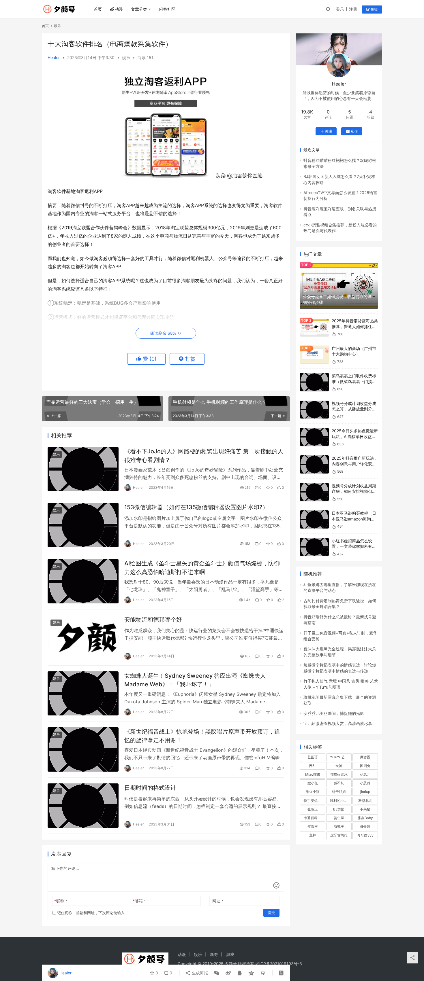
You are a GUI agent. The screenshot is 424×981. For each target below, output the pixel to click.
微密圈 (365, 757)
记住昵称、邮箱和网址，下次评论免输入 (90, 912)
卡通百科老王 (314, 818)
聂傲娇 (365, 826)
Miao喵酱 (312, 774)
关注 (328, 131)
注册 (353, 9)
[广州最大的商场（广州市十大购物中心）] (314, 355)
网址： (218, 900)
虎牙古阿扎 (339, 835)
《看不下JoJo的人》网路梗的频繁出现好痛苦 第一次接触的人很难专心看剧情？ (203, 455)
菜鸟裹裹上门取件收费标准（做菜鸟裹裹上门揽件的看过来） (354, 381)
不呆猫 (365, 809)
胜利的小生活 (340, 800)
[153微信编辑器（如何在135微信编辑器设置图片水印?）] (83, 525)
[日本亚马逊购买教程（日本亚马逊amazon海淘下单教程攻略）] (314, 519)
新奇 (214, 954)
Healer (54, 57)
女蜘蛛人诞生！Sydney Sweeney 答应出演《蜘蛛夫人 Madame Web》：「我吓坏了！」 (195, 680)
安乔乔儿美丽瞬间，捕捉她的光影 (333, 713)
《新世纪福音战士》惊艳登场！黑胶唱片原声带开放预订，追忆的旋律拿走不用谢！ (202, 735)
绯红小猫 (313, 791)
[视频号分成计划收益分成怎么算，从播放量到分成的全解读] (314, 410)
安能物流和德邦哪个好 (153, 619)
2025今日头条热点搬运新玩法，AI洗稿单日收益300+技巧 (355, 436)
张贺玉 (312, 809)
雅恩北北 (365, 800)
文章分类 (139, 9)
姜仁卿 (339, 818)
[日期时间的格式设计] (83, 805)
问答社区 (167, 9)
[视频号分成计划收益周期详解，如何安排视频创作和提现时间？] (314, 492)
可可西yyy (365, 835)
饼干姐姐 (339, 791)
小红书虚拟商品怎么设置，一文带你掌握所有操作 (354, 546)
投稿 (374, 9)
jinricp (365, 791)
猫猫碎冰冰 (339, 774)
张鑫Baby (365, 818)
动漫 (119, 9)
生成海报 (199, 972)
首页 (98, 9)
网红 (312, 766)
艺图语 (312, 757)
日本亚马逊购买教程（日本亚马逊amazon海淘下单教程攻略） (354, 519)
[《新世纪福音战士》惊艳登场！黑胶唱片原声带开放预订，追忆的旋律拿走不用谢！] (83, 749)
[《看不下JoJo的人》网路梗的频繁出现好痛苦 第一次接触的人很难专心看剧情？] (83, 469)
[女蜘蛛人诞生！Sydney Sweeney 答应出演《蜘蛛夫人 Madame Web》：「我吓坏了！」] (83, 693)
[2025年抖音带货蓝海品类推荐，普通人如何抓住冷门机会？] (314, 327)
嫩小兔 (312, 783)
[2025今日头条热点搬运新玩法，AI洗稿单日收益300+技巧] (314, 437)
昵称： (61, 900)
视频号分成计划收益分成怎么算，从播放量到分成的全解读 (354, 409)
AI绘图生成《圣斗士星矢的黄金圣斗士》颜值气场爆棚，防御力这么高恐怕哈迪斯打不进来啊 (202, 567)
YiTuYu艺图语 (340, 757)
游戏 (230, 954)
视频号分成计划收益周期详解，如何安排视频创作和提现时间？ (354, 491)
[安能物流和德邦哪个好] (83, 637)
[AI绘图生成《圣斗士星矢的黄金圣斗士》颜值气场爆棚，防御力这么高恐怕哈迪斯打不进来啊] (83, 581)
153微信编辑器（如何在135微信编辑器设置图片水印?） (196, 507)
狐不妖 (339, 783)
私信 (354, 131)
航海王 (312, 826)
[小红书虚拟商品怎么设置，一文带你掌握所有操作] (314, 547)
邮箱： (140, 900)
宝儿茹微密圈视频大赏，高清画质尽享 (337, 723)
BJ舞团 (338, 809)
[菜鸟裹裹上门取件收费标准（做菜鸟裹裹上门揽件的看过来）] (314, 382)
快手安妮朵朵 (314, 800)
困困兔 (365, 766)
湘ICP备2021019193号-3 (278, 963)
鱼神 (312, 835)
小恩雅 (365, 783)
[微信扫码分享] (216, 973)
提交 (271, 912)
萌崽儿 (365, 774)
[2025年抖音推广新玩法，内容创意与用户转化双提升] (314, 464)
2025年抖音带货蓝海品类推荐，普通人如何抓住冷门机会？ (355, 326)
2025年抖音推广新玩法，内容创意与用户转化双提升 (355, 464)
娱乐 (126, 57)
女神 (338, 766)
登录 (340, 9)
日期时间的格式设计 (150, 787)
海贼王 (339, 826)
